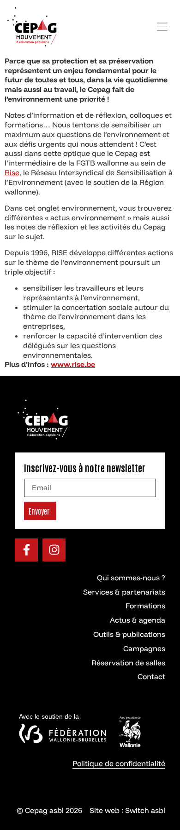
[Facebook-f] (26, 549)
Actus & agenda (137, 619)
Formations (145, 605)
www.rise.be (73, 364)
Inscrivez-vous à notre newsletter (84, 468)
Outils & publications (129, 634)
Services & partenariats (124, 591)
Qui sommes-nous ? (131, 577)
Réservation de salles (128, 662)
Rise (12, 172)
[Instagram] (54, 549)
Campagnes (144, 648)
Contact (151, 676)
